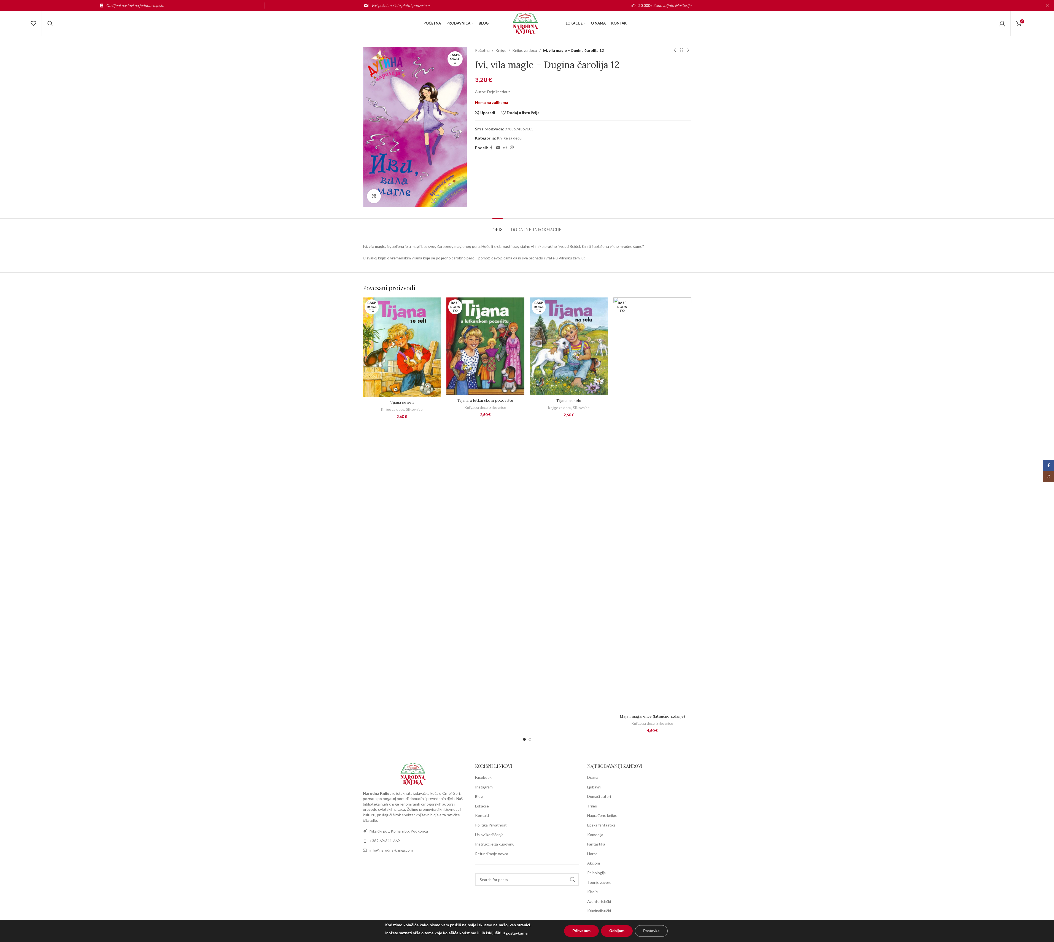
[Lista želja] (33, 23)
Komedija (595, 834)
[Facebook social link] (491, 147)
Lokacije (482, 806)
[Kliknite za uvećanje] (374, 196)
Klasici (592, 891)
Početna (482, 50)
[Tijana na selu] (569, 346)
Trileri (592, 806)
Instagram (484, 787)
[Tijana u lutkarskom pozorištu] (485, 346)
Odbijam (616, 930)
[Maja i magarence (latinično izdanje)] (652, 504)
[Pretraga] (50, 23)
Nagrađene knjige (602, 815)
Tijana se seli (402, 402)
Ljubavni (594, 787)
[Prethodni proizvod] (675, 50)
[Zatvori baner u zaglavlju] (1047, 5)
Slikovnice (414, 409)
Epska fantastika (601, 825)
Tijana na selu (568, 400)
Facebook (483, 777)
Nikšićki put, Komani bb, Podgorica (399, 831)
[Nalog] (1002, 23)
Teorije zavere (599, 882)
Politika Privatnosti (491, 825)
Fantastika (596, 844)
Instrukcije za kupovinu (494, 844)
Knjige (500, 50)
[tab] (497, 226)
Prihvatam (581, 930)
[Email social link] (498, 147)
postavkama (517, 933)
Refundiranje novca (491, 853)
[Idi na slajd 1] (524, 739)
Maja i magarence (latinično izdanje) (652, 716)
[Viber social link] (512, 147)
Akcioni (593, 863)
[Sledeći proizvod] (688, 50)
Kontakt (482, 815)
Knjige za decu (524, 50)
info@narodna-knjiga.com (391, 850)
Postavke (651, 930)
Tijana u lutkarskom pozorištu (485, 400)
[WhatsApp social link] (505, 147)
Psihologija (596, 872)
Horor (592, 853)
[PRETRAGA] (572, 879)
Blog (479, 796)
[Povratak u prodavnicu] (681, 50)
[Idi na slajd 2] (530, 739)
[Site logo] (527, 23)
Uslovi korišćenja (489, 834)
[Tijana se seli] (402, 347)
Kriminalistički (599, 910)
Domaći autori (599, 796)
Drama (592, 777)
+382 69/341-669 (385, 840)
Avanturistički (599, 901)
